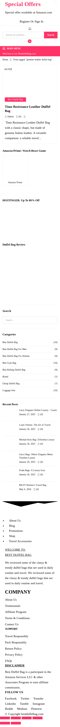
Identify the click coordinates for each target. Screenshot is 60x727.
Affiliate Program (15, 567)
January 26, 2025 (27, 398)
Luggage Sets (8, 361)
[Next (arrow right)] (16, 679)
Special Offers (23, 4)
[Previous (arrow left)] (5, 679)
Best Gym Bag (9, 333)
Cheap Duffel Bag (11, 354)
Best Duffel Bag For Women (16, 326)
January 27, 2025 (27, 385)
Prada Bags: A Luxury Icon (32, 436)
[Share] (16, 673)
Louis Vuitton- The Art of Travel (34, 394)
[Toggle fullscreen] (27, 673)
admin (10, 87)
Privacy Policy (14, 610)
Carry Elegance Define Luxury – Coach (38, 380)
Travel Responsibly (16, 592)
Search (50, 35)
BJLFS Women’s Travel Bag (32, 449)
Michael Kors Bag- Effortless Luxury (36, 407)
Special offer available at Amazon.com (28, 12)
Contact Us (11, 580)
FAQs (8, 616)
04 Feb (8, 69)
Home (5, 59)
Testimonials (12, 561)
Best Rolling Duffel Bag (13, 340)
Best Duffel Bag (15, 70)
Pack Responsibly (15, 598)
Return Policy (13, 604)
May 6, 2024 (25, 453)
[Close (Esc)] (5, 673)
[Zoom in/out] (37, 673)
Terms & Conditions (17, 573)
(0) (19, 87)
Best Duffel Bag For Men (14, 319)
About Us (11, 555)
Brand (5, 347)
